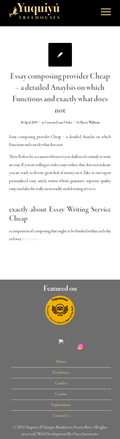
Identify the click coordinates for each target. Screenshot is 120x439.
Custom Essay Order (58, 122)
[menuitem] (61, 362)
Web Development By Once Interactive (68, 434)
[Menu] (103, 11)
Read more (30, 239)
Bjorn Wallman (90, 122)
